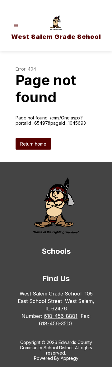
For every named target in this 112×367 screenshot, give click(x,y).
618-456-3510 (55, 323)
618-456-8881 (60, 316)
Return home (33, 143)
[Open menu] (16, 25)
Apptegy (69, 358)
